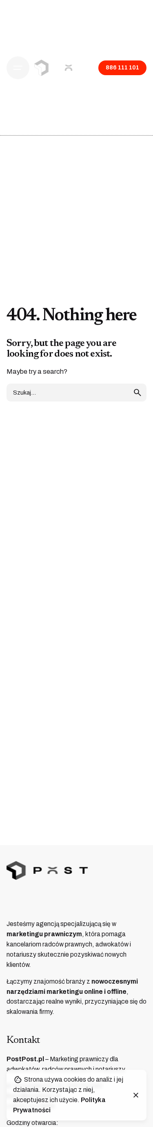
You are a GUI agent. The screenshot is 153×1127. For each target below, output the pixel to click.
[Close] (136, 1095)
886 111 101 (122, 67)
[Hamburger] (18, 67)
